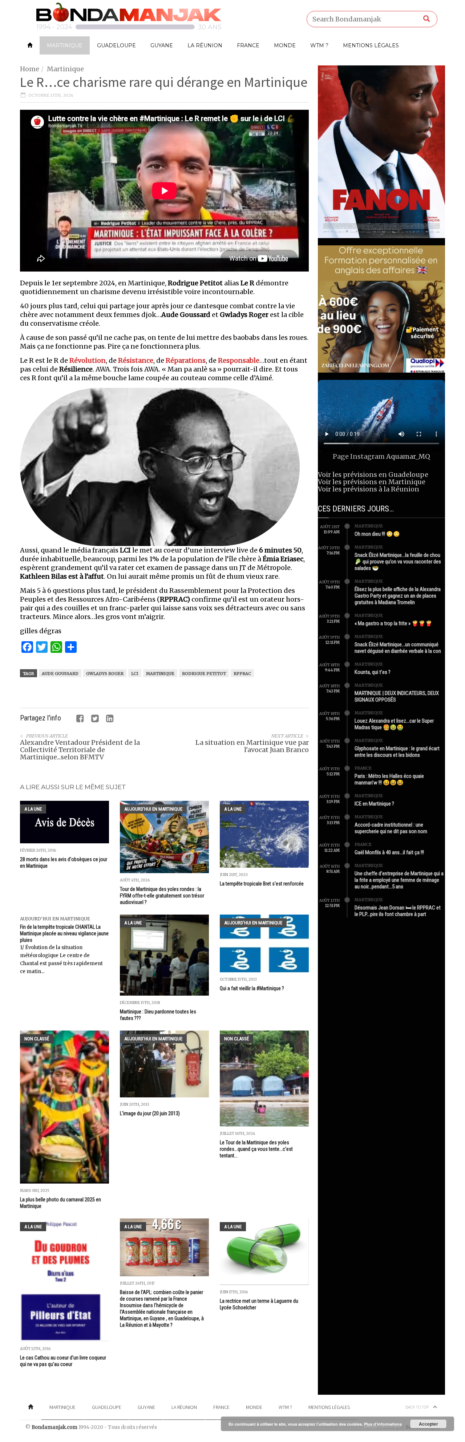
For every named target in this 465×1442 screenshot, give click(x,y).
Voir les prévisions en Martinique (371, 482)
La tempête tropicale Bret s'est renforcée (262, 884)
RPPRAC (242, 673)
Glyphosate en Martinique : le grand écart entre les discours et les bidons (397, 751)
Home (29, 69)
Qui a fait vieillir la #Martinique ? (252, 988)
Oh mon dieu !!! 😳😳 (377, 534)
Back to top (417, 1407)
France (248, 45)
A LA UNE (33, 809)
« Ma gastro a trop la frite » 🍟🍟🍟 (393, 623)
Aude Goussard (60, 673)
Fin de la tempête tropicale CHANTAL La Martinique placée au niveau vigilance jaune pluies (64, 933)
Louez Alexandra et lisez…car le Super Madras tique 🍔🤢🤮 (394, 724)
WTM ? (319, 45)
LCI (134, 673)
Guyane (161, 45)
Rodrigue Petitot (204, 673)
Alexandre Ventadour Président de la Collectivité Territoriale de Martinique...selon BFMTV (80, 749)
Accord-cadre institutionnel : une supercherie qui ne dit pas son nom (391, 828)
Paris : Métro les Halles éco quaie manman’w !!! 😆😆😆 (389, 779)
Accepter (428, 1424)
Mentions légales (371, 45)
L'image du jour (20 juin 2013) (150, 1113)
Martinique (64, 45)
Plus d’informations (383, 1424)
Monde (285, 45)
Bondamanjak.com (54, 1427)
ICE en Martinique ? (374, 803)
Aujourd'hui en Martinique (153, 809)
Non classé (36, 1038)
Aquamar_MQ (408, 456)
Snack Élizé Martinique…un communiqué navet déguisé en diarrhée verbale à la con (398, 647)
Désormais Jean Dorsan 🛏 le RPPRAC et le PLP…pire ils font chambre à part (398, 910)
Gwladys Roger (105, 673)
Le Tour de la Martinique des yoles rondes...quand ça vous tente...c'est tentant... (256, 1149)
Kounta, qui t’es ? (373, 672)
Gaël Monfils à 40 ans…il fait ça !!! (389, 852)
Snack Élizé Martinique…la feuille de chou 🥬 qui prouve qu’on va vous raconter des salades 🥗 (398, 561)
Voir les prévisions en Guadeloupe (373, 474)
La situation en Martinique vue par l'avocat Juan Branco (252, 746)
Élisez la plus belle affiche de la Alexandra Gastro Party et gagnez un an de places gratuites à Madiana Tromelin (398, 596)
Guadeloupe (116, 45)
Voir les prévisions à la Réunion (368, 489)
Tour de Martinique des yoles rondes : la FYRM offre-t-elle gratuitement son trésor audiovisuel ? (162, 895)
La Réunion (204, 45)
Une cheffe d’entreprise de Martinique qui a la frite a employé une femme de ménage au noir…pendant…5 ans (399, 880)
